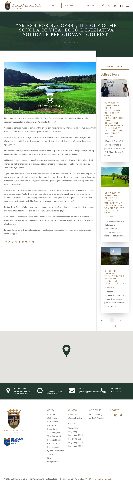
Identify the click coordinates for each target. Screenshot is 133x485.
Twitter (115, 5)
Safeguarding (53, 461)
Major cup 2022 (75, 446)
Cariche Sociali (53, 443)
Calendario (73, 428)
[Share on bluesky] (26, 241)
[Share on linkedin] (19, 241)
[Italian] (121, 6)
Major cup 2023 (75, 442)
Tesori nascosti (54, 436)
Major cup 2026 (75, 431)
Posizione (51, 425)
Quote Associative (55, 450)
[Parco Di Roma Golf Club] (22, 5)
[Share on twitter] (9, 241)
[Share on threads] (12, 241)
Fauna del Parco (54, 439)
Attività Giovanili (96, 418)
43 (115, 326)
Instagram (109, 5)
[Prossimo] (125, 327)
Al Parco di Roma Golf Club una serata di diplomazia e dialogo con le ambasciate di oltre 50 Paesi (114, 203)
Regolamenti (53, 447)
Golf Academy (95, 414)
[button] (115, 88)
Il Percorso (73, 414)
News (49, 458)
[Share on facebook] (6, 241)
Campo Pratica (75, 418)
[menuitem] (52, 5)
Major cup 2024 (75, 438)
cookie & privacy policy (103, 479)
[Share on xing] (29, 241)
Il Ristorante (52, 421)
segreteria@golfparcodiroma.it (89, 392)
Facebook (102, 5)
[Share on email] (33, 241)
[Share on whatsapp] (22, 241)
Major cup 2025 (75, 435)
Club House (52, 418)
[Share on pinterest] (16, 241)
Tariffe (50, 454)
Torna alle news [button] (115, 67)
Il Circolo (51, 414)
